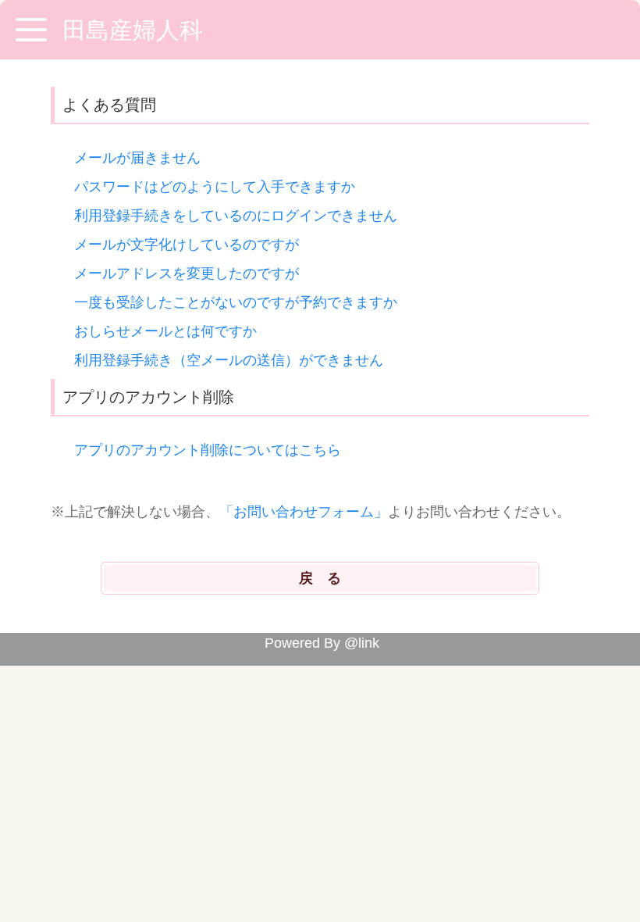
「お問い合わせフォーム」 (303, 512)
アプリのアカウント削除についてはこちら (207, 450)
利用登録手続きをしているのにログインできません (235, 215)
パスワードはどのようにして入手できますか (214, 187)
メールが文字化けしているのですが (186, 244)
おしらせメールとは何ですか (165, 331)
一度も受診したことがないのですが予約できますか (235, 302)
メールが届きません (137, 158)
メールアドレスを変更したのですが (186, 273)
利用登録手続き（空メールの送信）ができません (228, 360)
